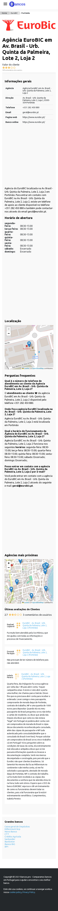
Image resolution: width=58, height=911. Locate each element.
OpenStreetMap (38, 368)
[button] (29, 344)
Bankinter (10, 841)
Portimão (25, 13)
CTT (7, 834)
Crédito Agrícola (13, 836)
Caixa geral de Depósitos (17, 826)
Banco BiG (10, 844)
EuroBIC (14, 13)
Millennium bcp (12, 829)
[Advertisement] (29, 157)
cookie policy (16, 892)
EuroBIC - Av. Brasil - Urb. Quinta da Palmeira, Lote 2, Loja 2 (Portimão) (35, 625)
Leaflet (26, 368)
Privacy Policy (28, 892)
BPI (6, 846)
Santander (10, 839)
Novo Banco (11, 831)
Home (4, 13)
